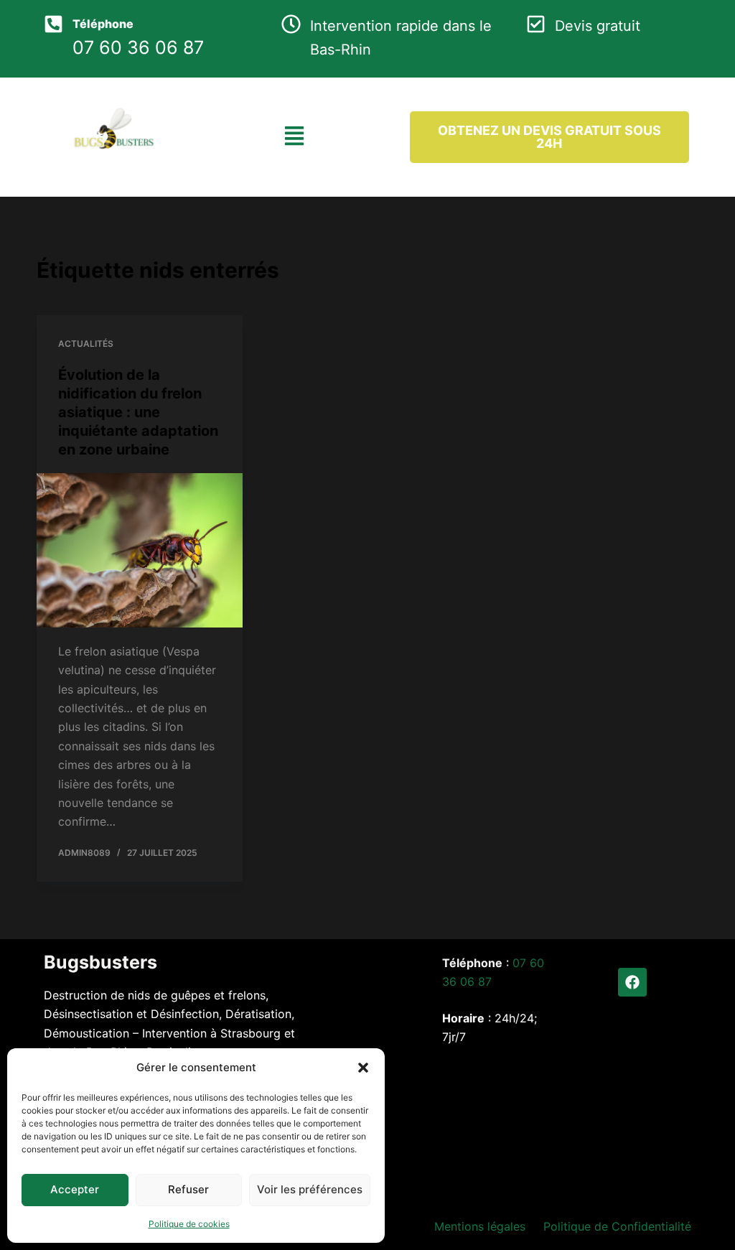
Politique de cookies (189, 1223)
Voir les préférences (309, 1189)
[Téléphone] (53, 24)
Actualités (85, 343)
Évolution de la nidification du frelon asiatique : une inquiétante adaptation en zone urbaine (138, 412)
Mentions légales (479, 1226)
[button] (363, 1067)
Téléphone (103, 24)
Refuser (188, 1189)
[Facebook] (632, 982)
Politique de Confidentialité (617, 1226)
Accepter (74, 1189)
